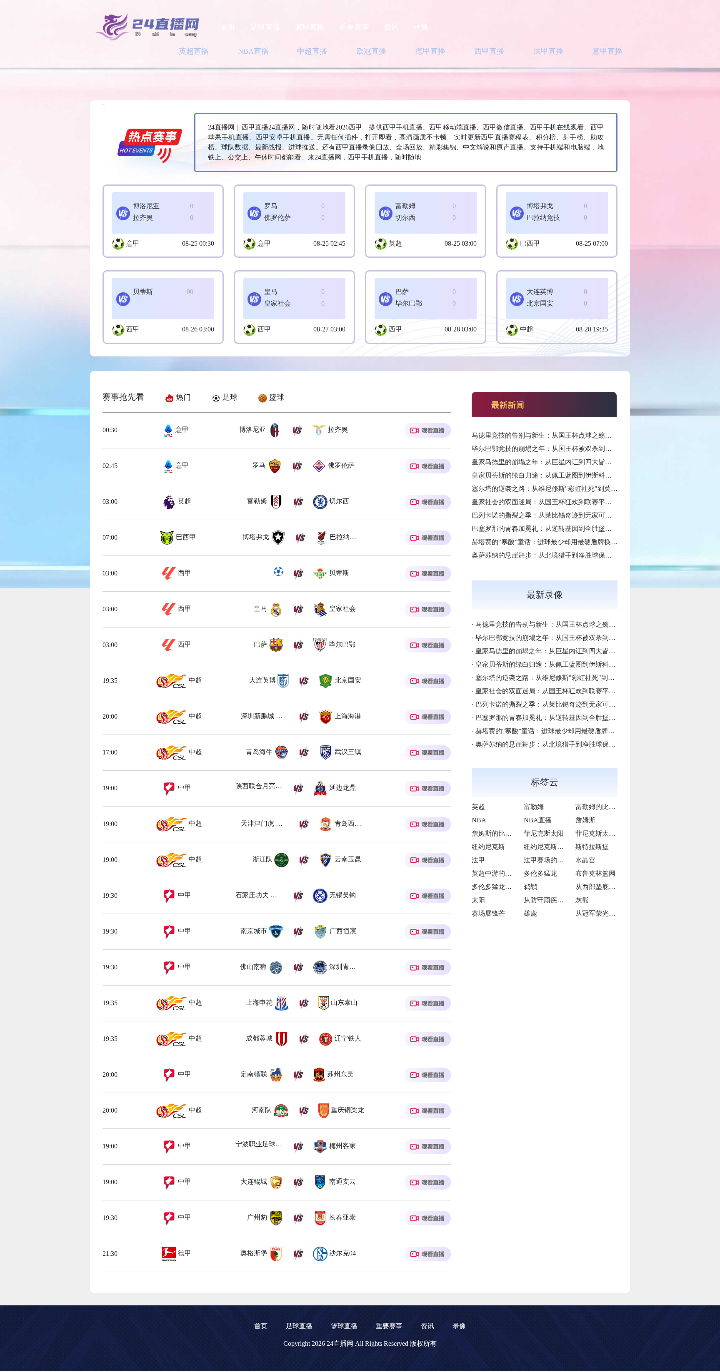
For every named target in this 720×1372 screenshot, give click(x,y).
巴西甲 (530, 243)
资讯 (391, 27)
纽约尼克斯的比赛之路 (557, 846)
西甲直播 (489, 51)
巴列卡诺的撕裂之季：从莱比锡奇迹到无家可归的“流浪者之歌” (565, 515)
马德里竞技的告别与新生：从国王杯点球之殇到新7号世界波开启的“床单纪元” (586, 435)
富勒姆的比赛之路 (602, 806)
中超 (526, 329)
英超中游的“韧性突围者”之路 (515, 873)
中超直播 (312, 51)
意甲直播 (607, 51)
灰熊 (582, 900)
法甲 (478, 860)
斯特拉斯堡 (592, 846)
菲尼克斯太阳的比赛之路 (612, 833)
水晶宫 (585, 860)
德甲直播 (430, 51)
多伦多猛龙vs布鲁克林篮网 (511, 886)
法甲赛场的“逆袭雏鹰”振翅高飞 (570, 860)
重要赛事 (354, 27)
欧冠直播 (371, 51)
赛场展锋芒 (488, 913)
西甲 (133, 329)
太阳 (478, 900)
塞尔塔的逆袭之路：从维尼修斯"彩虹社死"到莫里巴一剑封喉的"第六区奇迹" (584, 488)
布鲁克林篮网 (595, 873)
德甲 (183, 1253)
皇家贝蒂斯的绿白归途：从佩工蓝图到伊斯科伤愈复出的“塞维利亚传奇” (578, 475)
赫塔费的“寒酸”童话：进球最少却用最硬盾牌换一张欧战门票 (561, 541)
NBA (479, 820)
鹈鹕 (530, 886)
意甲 (133, 243)
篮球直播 (310, 27)
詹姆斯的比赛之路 (498, 833)
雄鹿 (530, 913)
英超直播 (194, 51)
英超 (395, 243)
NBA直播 (253, 51)
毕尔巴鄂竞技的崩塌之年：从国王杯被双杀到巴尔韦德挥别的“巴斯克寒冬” (581, 448)
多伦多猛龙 (540, 873)
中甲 (183, 787)
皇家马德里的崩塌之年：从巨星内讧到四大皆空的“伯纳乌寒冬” (565, 462)
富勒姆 (534, 806)
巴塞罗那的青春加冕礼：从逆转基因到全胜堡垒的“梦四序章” (561, 528)
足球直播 (265, 27)
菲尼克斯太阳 (544, 833)
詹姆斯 (585, 820)
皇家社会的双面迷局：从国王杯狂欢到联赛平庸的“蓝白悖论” (561, 501)
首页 (227, 27)
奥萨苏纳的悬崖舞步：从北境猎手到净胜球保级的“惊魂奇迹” (561, 555)
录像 (420, 27)
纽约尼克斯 (488, 846)
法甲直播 (548, 51)
